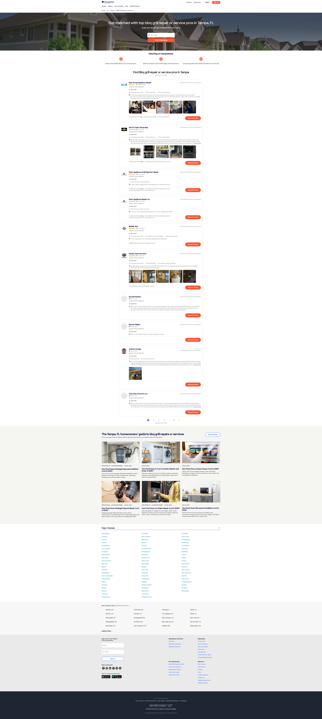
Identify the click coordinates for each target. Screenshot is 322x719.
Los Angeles (106, 549)
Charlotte (145, 576)
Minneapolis (146, 552)
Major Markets (108, 528)
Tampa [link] (112, 10)
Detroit (144, 546)
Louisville (145, 533)
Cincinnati (145, 588)
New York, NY (194, 618)
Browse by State (122, 605)
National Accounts (174, 675)
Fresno (104, 543)
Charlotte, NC (138, 610)
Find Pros (171, 641)
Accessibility (169, 705)
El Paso (184, 561)
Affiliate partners (203, 683)
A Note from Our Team (204, 655)
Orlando (104, 585)
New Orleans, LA (167, 618)
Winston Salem (147, 585)
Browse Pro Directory (175, 644)
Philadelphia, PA (111, 622)
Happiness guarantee (204, 680)
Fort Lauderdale (107, 576)
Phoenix (104, 536)
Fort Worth (185, 564)
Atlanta (104, 591)
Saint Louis (145, 561)
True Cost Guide (202, 644)
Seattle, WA (166, 626)
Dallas (184, 558)
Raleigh (144, 582)
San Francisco (106, 561)
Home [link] (103, 10)
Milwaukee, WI (110, 618)
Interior (104, 6)
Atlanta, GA (109, 610)
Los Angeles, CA (167, 614)
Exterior (110, 6)
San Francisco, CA (140, 626)
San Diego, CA (110, 626)
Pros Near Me (202, 652)
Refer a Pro (201, 649)
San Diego (105, 558)
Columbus (145, 594)
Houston (184, 567)
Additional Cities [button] (106, 631)
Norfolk (184, 576)
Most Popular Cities (108, 606)
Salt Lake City (186, 573)
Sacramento (106, 555)
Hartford (104, 570)
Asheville (145, 573)
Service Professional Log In (176, 664)
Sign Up (216, 2)
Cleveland (145, 591)
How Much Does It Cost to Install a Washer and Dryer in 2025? (160, 470)
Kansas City (146, 558)
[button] (135, 107)
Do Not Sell (162, 705)
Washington (106, 573)
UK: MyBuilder (183, 701)
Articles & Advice (135, 6)
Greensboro (146, 579)
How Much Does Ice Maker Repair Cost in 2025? (161, 508)
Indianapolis (106, 597)
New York (145, 570)
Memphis (185, 549)
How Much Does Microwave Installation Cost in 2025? (200, 509)
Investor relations (203, 675)
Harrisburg (185, 536)
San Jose (105, 564)
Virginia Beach (187, 582)
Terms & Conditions (171, 709)
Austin (184, 555)
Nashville (185, 552)
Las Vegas (145, 564)
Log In (207, 2)
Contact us (201, 677)
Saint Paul (145, 555)
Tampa (104, 588)
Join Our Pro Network (175, 667)
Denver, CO (110, 614)
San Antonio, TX (195, 622)
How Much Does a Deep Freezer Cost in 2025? (200, 469)
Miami (104, 582)
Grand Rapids (146, 549)
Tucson (104, 539)
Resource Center (203, 646)
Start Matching (161, 40)
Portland (185, 533)
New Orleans (146, 536)
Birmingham (106, 533)
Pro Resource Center (175, 669)
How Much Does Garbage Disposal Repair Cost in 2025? (120, 509)
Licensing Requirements (205, 657)
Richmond (185, 579)
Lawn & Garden (119, 6)
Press (199, 672)
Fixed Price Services (174, 646)
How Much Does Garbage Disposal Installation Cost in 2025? (120, 470)
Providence (186, 546)
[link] (161, 85)
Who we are (201, 667)
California (156, 705)
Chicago (104, 594)
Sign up (112, 659)
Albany (144, 567)
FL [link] (107, 10)
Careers (200, 669)
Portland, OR (138, 622)
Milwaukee (185, 591)
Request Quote (193, 118)
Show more (197, 143)
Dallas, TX (193, 610)
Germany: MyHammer (150, 701)
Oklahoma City (147, 597)
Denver (104, 567)
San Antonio (186, 570)
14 (173, 420)
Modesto (105, 552)
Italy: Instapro (161, 701)
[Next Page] (179, 420)
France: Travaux (140, 701)
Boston (144, 543)
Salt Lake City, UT (168, 622)
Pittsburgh (185, 543)
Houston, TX (138, 614)
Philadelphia (186, 539)
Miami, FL (193, 614)
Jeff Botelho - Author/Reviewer (112, 466)
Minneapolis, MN (139, 618)
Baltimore (145, 539)
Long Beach (106, 546)
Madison (184, 588)
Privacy (151, 705)
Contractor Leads (174, 672)
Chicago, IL (166, 610)
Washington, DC (195, 626)
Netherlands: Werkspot (172, 701)
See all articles (213, 434)
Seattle (184, 585)
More (126, 6)
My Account (201, 641)
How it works (201, 664)
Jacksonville (106, 579)
